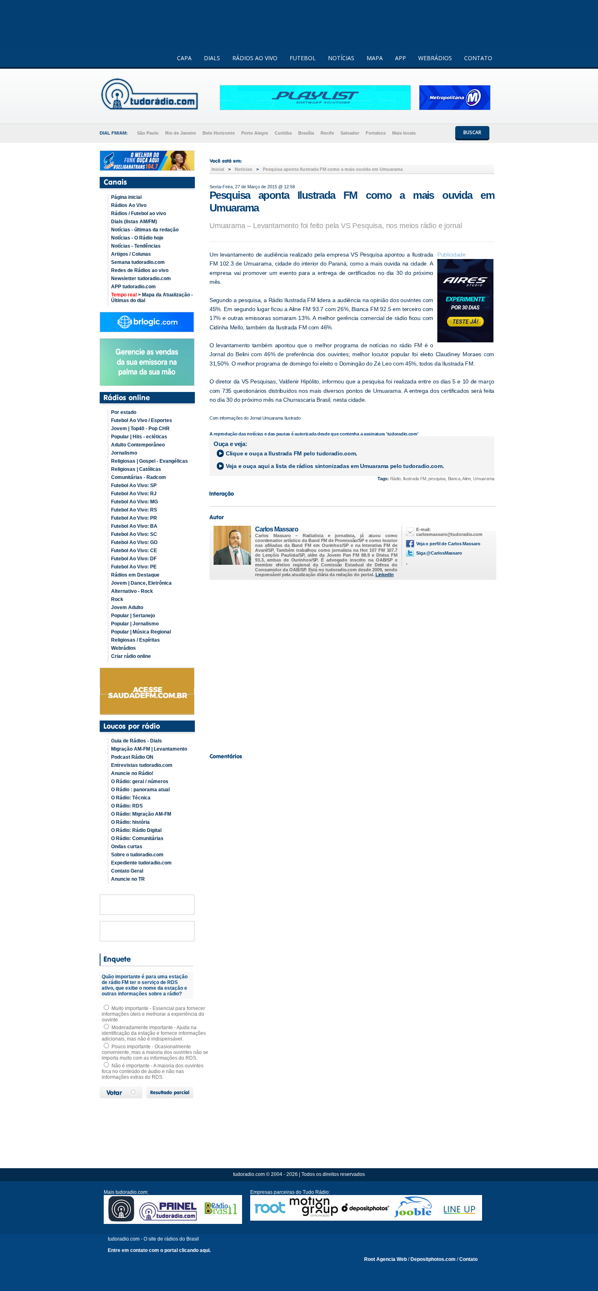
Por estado (123, 412)
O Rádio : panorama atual (140, 789)
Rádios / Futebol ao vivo (138, 213)
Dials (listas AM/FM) (134, 221)
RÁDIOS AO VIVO (254, 58)
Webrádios (123, 648)
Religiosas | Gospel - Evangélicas (149, 461)
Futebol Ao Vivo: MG (134, 502)
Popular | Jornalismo (135, 624)
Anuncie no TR (128, 879)
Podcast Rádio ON (132, 757)
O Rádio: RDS (127, 806)
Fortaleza (376, 133)
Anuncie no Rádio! (132, 773)
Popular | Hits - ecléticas (139, 437)
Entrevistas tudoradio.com (141, 765)
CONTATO (478, 58)
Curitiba (283, 133)
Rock (117, 599)
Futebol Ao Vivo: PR (134, 518)
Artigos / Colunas (131, 254)
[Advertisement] (352, 664)
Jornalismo (124, 453)
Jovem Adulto (127, 607)
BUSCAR (472, 132)
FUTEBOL (303, 58)
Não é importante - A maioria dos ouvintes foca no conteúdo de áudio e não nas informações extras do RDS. (152, 1071)
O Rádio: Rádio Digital (136, 830)
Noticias (243, 169)
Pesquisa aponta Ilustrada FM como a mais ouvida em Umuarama (333, 169)
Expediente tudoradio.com (141, 863)
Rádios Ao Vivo (128, 205)
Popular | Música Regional (141, 632)
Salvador (349, 133)
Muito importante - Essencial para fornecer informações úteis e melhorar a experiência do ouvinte (153, 1014)
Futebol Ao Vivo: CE (134, 550)
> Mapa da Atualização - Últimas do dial (152, 297)
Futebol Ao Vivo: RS (134, 510)
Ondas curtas (126, 846)
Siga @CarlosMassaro (439, 553)
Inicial (218, 169)
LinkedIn (384, 574)
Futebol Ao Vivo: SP (134, 485)
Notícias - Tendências (136, 246)
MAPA (375, 58)
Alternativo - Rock (132, 591)
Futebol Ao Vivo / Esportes (141, 420)
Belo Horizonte (219, 133)
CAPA (184, 58)
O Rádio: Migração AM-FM (141, 814)
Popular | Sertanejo (133, 615)
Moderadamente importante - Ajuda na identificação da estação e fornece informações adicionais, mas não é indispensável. (154, 1033)
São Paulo (148, 133)
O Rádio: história (130, 822)
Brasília (306, 133)
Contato (468, 1259)
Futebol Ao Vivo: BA (134, 526)
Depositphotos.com (433, 1259)
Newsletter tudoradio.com (141, 278)
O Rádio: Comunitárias (137, 838)
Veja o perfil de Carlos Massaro (448, 543)
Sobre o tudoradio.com (137, 855)
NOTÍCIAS (341, 58)
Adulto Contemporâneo (138, 445)
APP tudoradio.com (133, 287)
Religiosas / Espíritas (135, 640)
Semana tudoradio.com (138, 262)
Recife (327, 133)
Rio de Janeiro (180, 133)
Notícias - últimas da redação (145, 230)
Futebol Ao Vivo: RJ (134, 493)
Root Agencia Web (385, 1259)
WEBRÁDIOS (435, 58)
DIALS (212, 58)
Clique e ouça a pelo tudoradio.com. (291, 453)
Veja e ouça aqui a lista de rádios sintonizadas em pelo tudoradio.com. (335, 466)
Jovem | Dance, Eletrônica (141, 583)
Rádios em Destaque (135, 575)
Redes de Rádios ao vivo (139, 270)
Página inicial (126, 197)
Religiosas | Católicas (136, 469)
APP (400, 58)
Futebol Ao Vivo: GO (134, 542)
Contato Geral (127, 871)
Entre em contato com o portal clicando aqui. (159, 1250)
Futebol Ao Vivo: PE (134, 567)
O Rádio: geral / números (139, 781)
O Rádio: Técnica (131, 798)
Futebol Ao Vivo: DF (134, 559)
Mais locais (404, 133)
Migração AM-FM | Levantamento (149, 749)
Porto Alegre (254, 133)
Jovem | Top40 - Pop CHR (140, 428)
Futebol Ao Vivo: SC (134, 534)
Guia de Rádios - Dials (136, 741)
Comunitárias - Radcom (138, 477)
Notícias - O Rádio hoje (137, 238)
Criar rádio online (131, 656)
